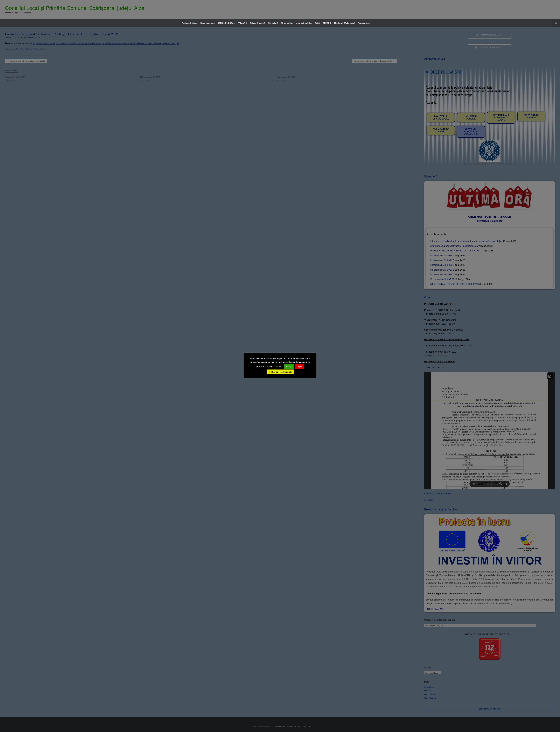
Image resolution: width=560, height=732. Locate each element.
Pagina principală (189, 23)
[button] (555, 23)
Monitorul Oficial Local (344, 23)
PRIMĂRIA (242, 23)
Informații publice (304, 23)
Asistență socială (257, 23)
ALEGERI (327, 23)
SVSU (317, 23)
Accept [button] (289, 366)
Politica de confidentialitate (280, 371)
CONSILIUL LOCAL (226, 23)
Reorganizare (364, 23)
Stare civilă (273, 23)
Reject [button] (299, 366)
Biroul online (287, 23)
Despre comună (207, 23)
